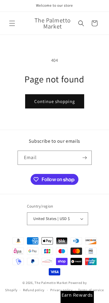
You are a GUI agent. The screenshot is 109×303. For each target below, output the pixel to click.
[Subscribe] (84, 158)
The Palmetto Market (51, 283)
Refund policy (34, 290)
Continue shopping (54, 101)
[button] (12, 23)
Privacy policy (61, 290)
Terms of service (91, 290)
